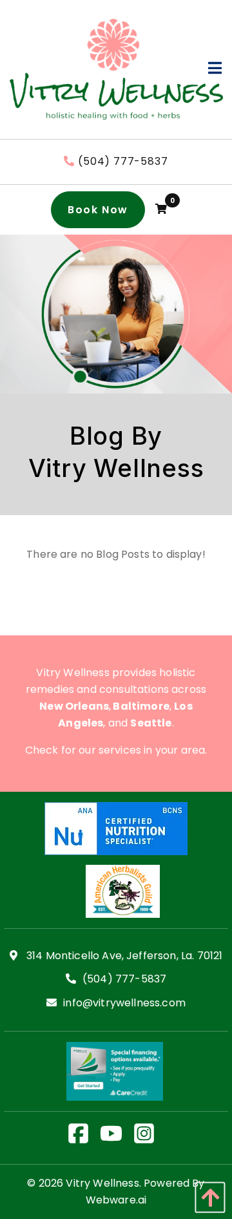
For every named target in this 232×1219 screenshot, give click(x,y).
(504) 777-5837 (123, 161)
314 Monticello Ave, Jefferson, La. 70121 (123, 956)
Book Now (98, 209)
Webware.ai (116, 1199)
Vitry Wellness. (103, 1183)
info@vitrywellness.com (124, 1003)
